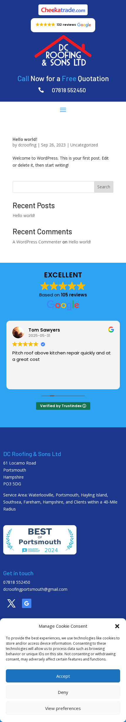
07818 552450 (69, 89)
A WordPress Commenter (37, 242)
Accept (63, 676)
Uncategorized (84, 145)
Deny (63, 692)
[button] (117, 626)
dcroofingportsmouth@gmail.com (35, 589)
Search (103, 187)
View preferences (63, 708)
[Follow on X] (11, 603)
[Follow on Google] (26, 603)
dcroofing (27, 145)
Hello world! (25, 139)
